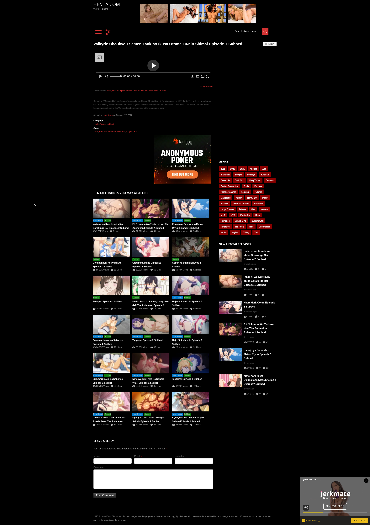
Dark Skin (239, 180)
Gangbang (225, 197)
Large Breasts (227, 209)
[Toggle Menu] (98, 32)
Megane (264, 209)
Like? (271, 44)
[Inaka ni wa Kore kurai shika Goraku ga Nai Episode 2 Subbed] (111, 208)
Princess (121, 131)
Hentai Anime (99, 124)
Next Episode (206, 86)
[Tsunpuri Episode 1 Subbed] (111, 285)
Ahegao (253, 169)
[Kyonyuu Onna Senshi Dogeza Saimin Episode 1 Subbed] (190, 402)
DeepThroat (255, 180)
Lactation (258, 203)
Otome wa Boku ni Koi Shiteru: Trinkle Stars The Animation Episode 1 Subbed (109, 421)
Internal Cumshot (241, 203)
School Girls (240, 221)
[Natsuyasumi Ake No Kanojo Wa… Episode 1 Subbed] (151, 363)
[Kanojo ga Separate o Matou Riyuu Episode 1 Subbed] (190, 208)
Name (96, 456)
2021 (242, 169)
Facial (246, 186)
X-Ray (246, 232)
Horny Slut (252, 197)
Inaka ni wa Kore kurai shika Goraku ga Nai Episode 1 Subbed (257, 280)
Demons (270, 180)
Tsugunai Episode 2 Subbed (147, 340)
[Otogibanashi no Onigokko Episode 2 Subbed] (111, 247)
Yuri (135, 131)
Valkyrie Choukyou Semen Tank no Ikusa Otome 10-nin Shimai (136, 90)
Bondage (251, 174)
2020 (232, 169)
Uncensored (264, 226)
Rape (257, 215)
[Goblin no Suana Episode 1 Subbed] (190, 247)
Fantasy (103, 131)
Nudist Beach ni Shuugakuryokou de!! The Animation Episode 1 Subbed (150, 305)
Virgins (129, 131)
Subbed (110, 124)
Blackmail (225, 174)
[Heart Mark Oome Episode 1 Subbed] (230, 307)
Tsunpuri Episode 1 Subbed (107, 301)
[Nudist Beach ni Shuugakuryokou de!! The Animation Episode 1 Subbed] (151, 285)
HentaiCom (106, 4)
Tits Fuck (239, 226)
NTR (233, 215)
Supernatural (257, 221)
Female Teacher (228, 192)
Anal (264, 169)
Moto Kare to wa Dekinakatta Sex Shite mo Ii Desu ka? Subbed (260, 379)
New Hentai (98, 221)
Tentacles (225, 226)
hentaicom (108, 115)
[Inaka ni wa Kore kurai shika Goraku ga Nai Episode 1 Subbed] (230, 281)
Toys (251, 226)
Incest (265, 197)
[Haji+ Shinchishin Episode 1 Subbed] (190, 324)
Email (137, 456)
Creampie (225, 180)
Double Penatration (229, 186)
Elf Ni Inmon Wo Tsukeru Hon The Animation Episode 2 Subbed (259, 328)
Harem (239, 197)
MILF (223, 215)
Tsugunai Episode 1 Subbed (187, 379)
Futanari (112, 131)
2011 (223, 169)
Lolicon (242, 209)
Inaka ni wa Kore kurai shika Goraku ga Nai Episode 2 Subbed (257, 255)
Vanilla (223, 232)
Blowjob (238, 174)
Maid (253, 209)
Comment (98, 467)
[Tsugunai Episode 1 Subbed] (190, 363)
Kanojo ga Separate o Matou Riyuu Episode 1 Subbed (258, 354)
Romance (225, 221)
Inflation (224, 203)
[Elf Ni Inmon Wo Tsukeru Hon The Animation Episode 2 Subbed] (151, 208)
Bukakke (265, 174)
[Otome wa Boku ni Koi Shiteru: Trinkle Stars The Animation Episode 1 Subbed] (111, 402)
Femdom (245, 192)
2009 (95, 131)
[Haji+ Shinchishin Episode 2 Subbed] (190, 285)
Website (179, 456)
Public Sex (245, 215)
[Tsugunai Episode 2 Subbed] (151, 324)
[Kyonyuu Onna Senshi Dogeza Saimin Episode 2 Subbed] (151, 402)
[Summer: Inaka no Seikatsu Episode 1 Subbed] (111, 363)
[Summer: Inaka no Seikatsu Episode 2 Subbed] (111, 324)
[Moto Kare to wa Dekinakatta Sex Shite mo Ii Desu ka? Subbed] (230, 380)
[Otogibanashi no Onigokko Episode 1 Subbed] (151, 247)
